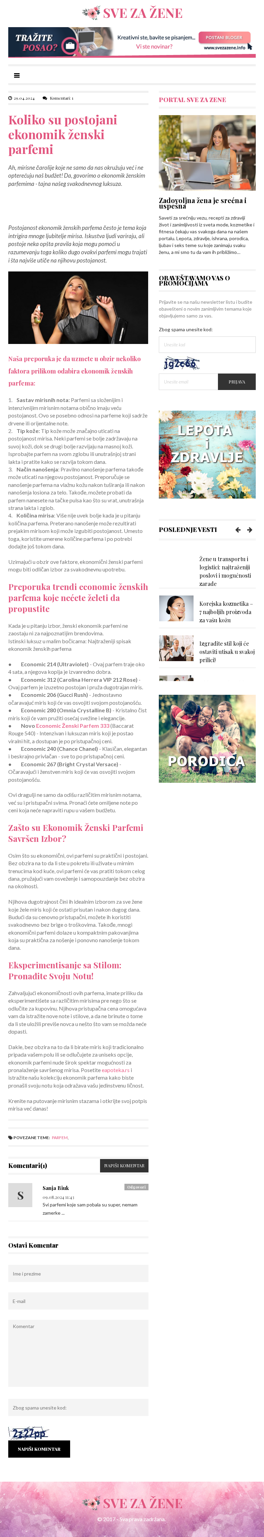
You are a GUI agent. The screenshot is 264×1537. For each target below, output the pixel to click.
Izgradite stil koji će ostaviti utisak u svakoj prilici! (227, 652)
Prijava (237, 382)
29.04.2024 (24, 98)
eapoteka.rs (116, 1070)
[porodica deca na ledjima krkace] (207, 738)
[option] (207, 569)
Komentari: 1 (61, 98)
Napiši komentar (124, 1165)
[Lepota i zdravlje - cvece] (207, 454)
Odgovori (136, 1187)
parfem (60, 1137)
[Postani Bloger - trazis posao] (132, 42)
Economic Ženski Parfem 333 (72, 725)
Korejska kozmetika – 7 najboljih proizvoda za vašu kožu (226, 612)
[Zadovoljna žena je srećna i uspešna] (207, 152)
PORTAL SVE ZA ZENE (192, 100)
